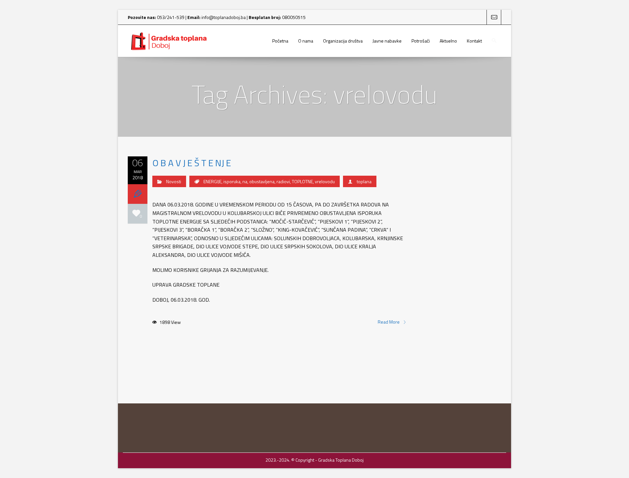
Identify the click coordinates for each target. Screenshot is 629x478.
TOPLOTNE (302, 181)
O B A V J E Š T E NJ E (191, 162)
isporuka (231, 181)
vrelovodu (325, 181)
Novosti (173, 181)
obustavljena (262, 181)
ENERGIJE (212, 181)
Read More (389, 322)
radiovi (283, 181)
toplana (364, 181)
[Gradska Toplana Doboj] (169, 41)
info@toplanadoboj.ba (223, 17)
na (244, 181)
